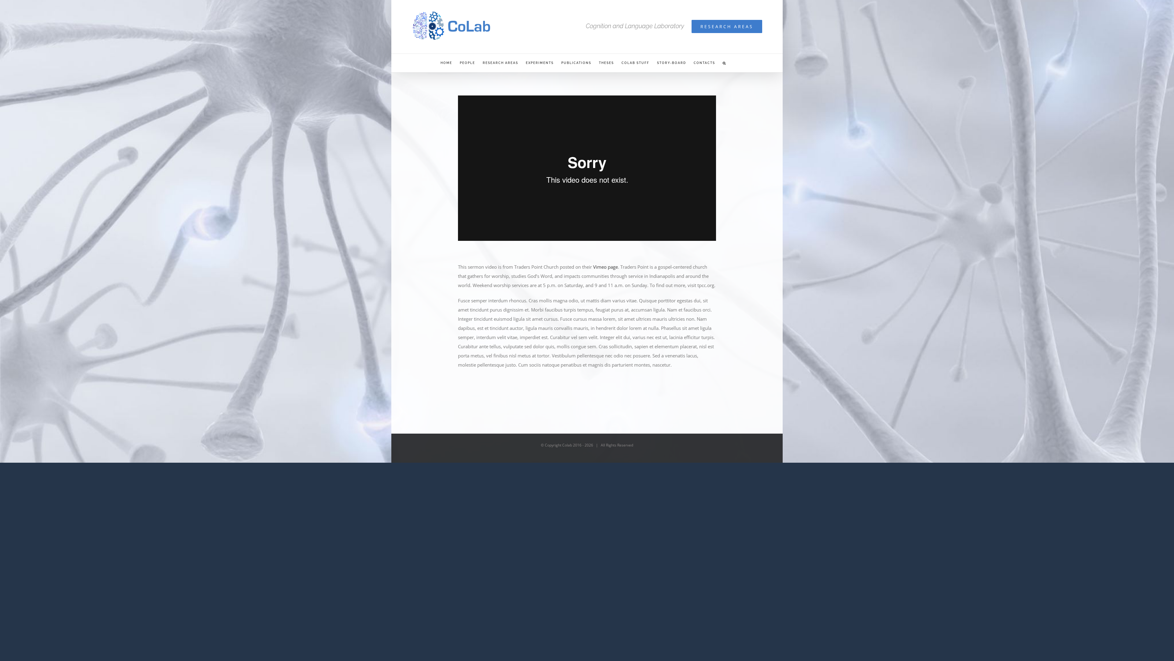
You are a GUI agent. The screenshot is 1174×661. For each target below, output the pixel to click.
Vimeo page (605, 267)
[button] (724, 63)
